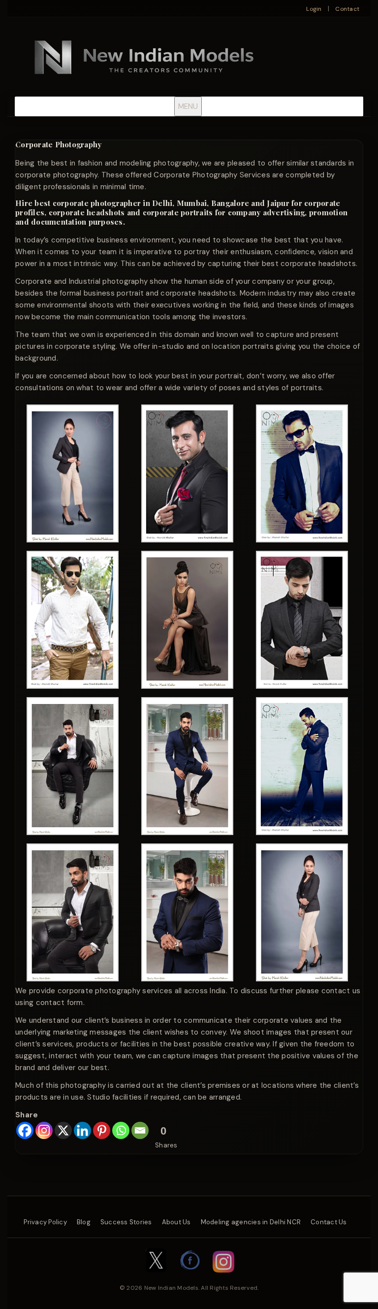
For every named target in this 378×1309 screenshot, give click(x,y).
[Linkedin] (82, 1130)
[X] (63, 1130)
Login (313, 9)
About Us (176, 1222)
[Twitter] (156, 1277)
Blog (84, 1222)
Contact (347, 9)
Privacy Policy (45, 1222)
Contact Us (329, 1222)
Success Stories (126, 1222)
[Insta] (223, 1277)
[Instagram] (44, 1130)
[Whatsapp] (120, 1130)
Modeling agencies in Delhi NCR (251, 1222)
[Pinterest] (101, 1130)
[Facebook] (24, 1130)
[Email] (140, 1130)
